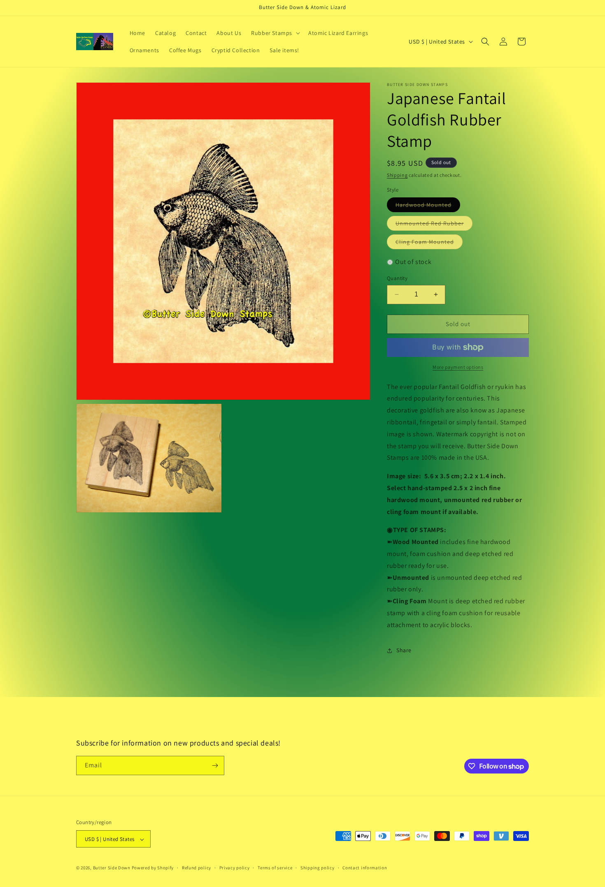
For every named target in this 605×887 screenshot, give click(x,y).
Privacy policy (234, 868)
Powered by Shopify (153, 868)
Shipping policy (317, 868)
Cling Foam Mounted (429, 243)
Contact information (364, 868)
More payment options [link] (458, 367)
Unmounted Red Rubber (434, 225)
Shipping (397, 175)
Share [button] (404, 650)
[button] (274, 33)
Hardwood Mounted (428, 206)
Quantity (397, 278)
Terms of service (275, 868)
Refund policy (196, 868)
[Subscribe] (215, 765)
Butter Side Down (111, 868)
